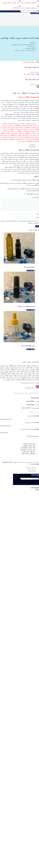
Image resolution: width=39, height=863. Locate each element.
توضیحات (32, 144)
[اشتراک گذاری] (36, 487)
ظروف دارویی (34, 13)
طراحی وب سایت (34, 462)
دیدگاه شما (35, 197)
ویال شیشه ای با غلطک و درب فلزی (13, 139)
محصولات (32, 42)
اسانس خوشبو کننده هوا (28, 429)
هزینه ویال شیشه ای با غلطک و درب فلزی (16, 135)
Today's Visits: (28, 444)
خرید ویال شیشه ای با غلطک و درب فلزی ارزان (18, 125)
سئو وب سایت (24, 462)
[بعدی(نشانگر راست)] (36, 489)
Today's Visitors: (28, 446)
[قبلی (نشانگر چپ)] (38, 489)
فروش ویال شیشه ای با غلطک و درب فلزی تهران (21, 131)
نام (37, 214)
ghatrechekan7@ (30, 388)
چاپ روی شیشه (30, 422)
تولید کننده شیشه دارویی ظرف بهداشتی (23, 44)
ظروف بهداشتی (30, 467)
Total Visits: (26, 451)
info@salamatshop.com (27, 383)
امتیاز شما (36, 194)
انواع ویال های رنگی (29, 267)
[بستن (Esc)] (38, 487)
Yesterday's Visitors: (26, 449)
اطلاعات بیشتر (30, 270)
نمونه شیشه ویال (30, 48)
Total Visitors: (25, 453)
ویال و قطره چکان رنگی (28, 345)
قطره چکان (31, 471)
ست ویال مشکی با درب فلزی (26, 306)
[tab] (17, 145)
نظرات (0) (32, 146)
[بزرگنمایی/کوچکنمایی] (32, 487)
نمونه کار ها (31, 46)
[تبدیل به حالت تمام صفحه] (34, 487)
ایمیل (37, 217)
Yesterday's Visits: (27, 447)
